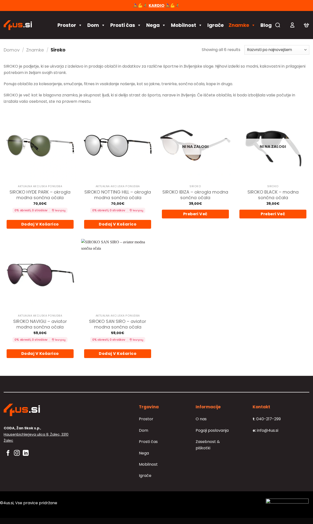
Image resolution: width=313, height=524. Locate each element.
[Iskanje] (277, 25)
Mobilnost (183, 25)
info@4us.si (265, 430)
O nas (201, 419)
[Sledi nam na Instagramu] (17, 453)
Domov (12, 50)
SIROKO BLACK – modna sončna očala (273, 195)
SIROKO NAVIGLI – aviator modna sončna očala (40, 324)
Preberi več (195, 214)
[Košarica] (306, 25)
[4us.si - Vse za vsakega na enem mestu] (26, 25)
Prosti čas (122, 25)
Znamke (239, 25)
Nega (153, 25)
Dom (93, 25)
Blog (266, 25)
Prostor (66, 25)
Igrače (215, 25)
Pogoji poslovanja (212, 430)
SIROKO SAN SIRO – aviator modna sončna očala (117, 324)
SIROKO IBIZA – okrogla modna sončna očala (195, 195)
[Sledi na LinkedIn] (26, 453)
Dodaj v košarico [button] (40, 224)
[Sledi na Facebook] (8, 453)
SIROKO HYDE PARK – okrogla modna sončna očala (40, 195)
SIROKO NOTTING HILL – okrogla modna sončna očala (117, 195)
